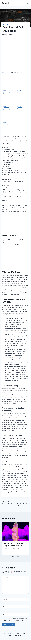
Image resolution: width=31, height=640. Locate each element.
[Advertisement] (15, 53)
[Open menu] (27, 3)
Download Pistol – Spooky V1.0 (7, 504)
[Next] (27, 538)
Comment (6, 577)
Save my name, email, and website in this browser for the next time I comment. (15, 619)
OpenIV (11, 633)
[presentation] (15, 531)
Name (5, 599)
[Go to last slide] (4, 538)
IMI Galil (5, 247)
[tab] (12, 556)
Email (5, 607)
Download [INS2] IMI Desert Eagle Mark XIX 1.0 (23, 505)
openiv (5, 34)
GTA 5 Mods (5, 24)
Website (5, 614)
